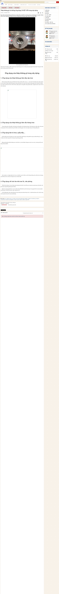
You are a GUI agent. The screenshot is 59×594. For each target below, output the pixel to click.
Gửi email (52, 33)
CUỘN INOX (47, 10)
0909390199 (52, 32)
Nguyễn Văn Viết (54, 31)
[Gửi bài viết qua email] (38, 12)
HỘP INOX (47, 20)
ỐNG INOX (47, 13)
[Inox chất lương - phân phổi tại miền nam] (2, 3)
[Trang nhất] (6, 4)
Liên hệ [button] (38, 4)
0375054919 (52, 36)
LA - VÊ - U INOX (48, 14)
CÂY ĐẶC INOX (48, 16)
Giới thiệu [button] (10, 4)
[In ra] (40, 12)
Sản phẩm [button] (16, 4)
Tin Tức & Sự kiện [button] (32, 4)
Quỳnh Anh (53, 35)
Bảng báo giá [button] (24, 4)
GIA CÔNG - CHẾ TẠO (49, 22)
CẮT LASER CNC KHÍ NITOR (50, 23)
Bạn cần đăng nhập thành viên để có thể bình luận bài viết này (13, 216)
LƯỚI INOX (47, 17)
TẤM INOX (47, 11)
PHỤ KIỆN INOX (48, 19)
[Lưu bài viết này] (42, 12)
